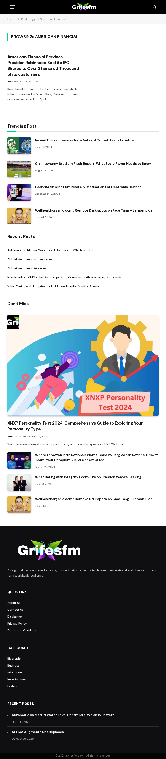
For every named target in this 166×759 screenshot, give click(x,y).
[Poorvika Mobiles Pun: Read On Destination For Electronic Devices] (19, 192)
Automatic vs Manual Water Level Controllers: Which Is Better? (51, 250)
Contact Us (15, 610)
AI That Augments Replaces (26, 268)
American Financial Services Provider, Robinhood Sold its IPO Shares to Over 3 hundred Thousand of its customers (43, 65)
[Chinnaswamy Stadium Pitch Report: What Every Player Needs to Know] (19, 169)
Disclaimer (14, 617)
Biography (14, 658)
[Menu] (12, 7)
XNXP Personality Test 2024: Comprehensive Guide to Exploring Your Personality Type (75, 426)
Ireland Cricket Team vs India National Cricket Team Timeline (84, 140)
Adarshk (12, 81)
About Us (14, 603)
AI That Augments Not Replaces (29, 259)
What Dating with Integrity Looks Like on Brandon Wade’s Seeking (54, 286)
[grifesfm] (83, 7)
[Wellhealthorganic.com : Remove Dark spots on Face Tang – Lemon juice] (19, 216)
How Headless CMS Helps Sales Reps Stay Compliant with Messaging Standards (64, 277)
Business (13, 665)
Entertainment (17, 679)
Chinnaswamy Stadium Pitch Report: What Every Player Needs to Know (93, 163)
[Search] (154, 7)
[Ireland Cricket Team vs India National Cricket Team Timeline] (19, 145)
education (14, 672)
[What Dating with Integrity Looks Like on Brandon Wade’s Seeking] (19, 482)
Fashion (12, 686)
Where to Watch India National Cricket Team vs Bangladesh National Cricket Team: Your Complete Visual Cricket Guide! (96, 457)
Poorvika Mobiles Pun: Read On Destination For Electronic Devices (88, 187)
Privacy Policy (17, 623)
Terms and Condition (22, 630)
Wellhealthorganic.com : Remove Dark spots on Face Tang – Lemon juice (93, 210)
